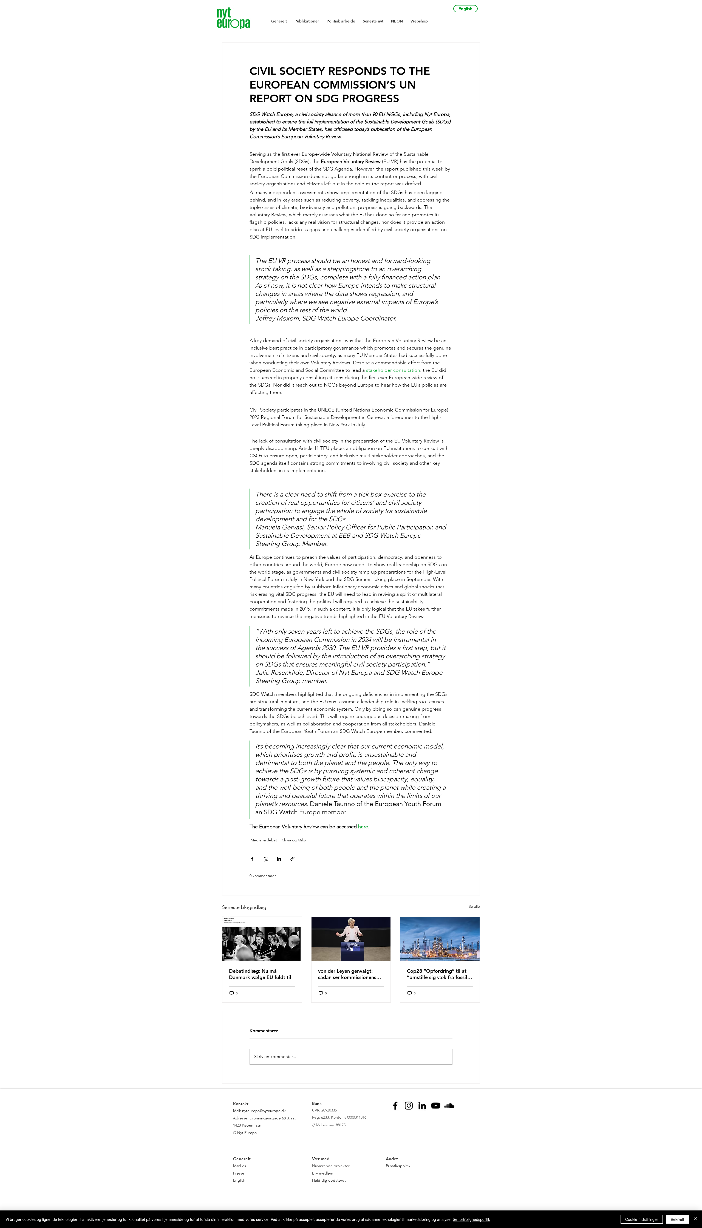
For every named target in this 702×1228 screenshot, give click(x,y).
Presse (238, 1173)
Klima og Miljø (294, 840)
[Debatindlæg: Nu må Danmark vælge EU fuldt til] (262, 939)
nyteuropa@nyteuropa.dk (264, 1110)
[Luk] (695, 1219)
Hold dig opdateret (329, 1180)
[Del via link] (292, 858)
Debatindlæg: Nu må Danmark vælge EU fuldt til (260, 974)
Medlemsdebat (264, 840)
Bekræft (677, 1219)
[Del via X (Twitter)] (265, 858)
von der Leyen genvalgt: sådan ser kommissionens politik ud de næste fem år (348, 974)
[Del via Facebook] (252, 858)
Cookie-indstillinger (641, 1219)
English (239, 1180)
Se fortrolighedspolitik (471, 1219)
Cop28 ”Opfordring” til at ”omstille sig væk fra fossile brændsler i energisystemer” (439, 974)
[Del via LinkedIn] (279, 858)
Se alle (474, 906)
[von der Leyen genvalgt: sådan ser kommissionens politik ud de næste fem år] (351, 939)
